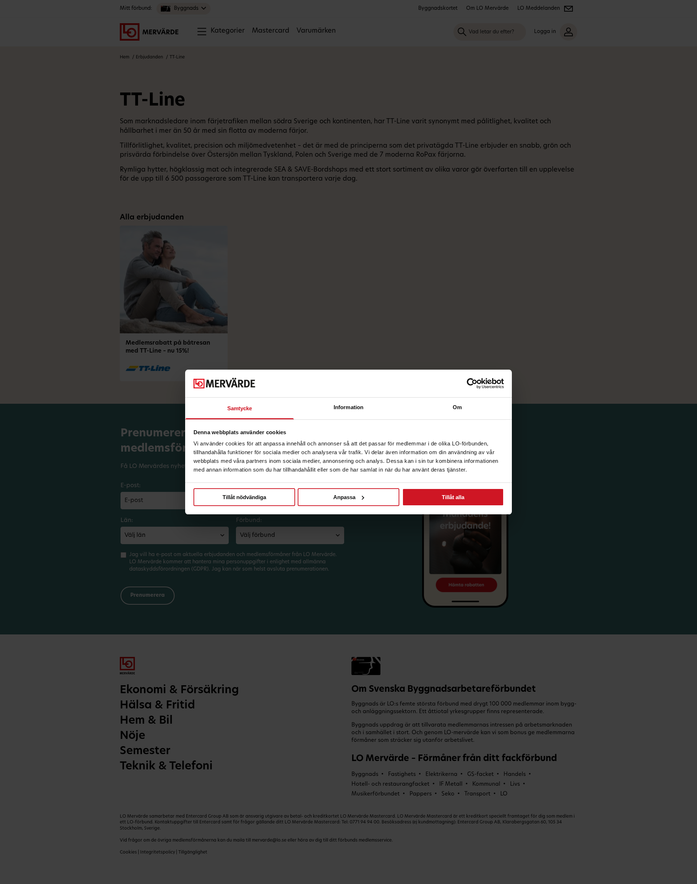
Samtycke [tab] (239, 408)
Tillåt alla (453, 497)
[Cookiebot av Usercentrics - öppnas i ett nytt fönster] (472, 383)
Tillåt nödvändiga (244, 497)
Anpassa (344, 497)
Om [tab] (457, 407)
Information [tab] (348, 407)
